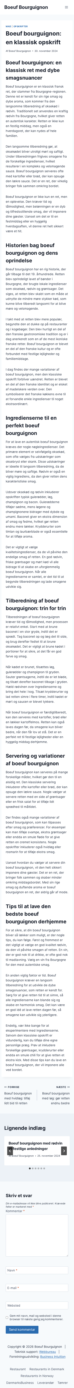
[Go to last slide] (10, 1151)
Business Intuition (53, 1356)
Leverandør (45, 1383)
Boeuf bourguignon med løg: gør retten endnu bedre (56, 1095)
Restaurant (18, 1369)
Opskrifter (20, 26)
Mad (8, 26)
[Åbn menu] (66, 7)
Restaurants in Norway (37, 1376)
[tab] (30, 1168)
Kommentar (15, 1211)
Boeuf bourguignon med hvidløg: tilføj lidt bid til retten (18, 1095)
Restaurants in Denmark (46, 1369)
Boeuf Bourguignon (20, 50)
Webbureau (47, 1352)
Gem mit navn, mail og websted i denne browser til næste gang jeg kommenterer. (36, 1317)
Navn (12, 1270)
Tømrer (62, 1383)
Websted (13, 1305)
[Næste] (64, 1151)
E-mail (13, 1288)
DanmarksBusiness (20, 1383)
